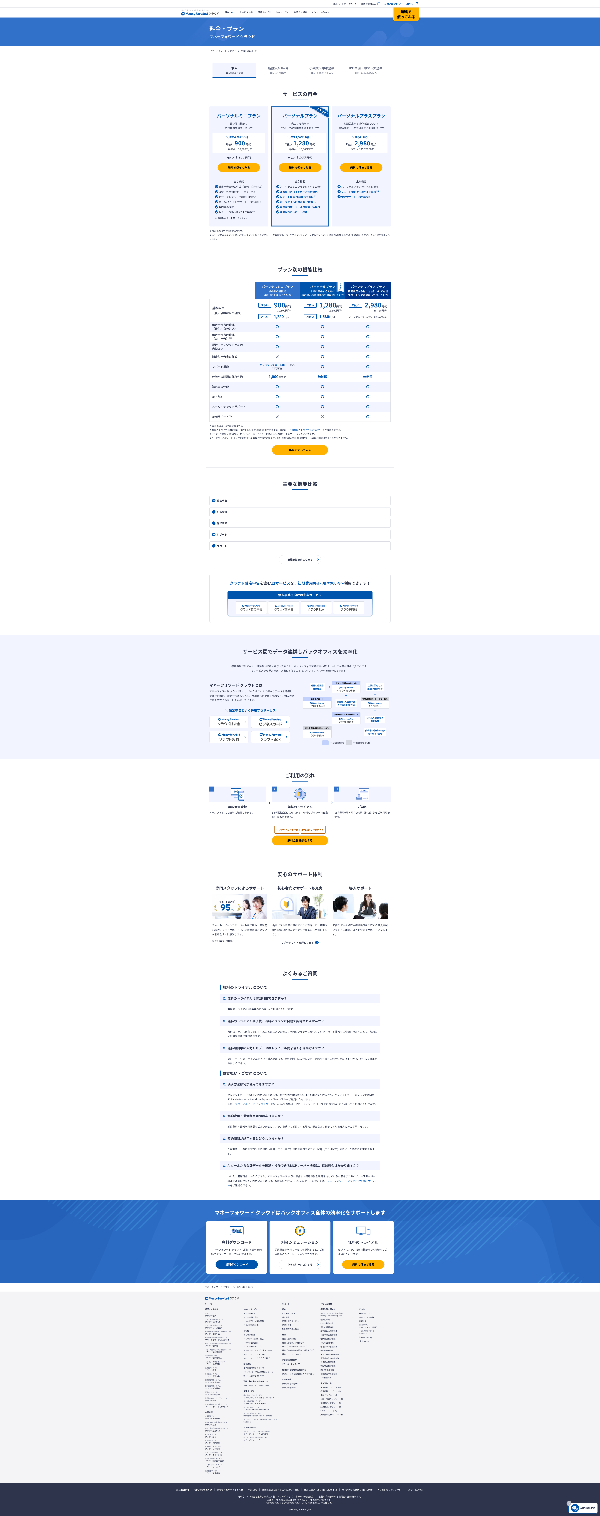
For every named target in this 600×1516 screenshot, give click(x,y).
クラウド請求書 (218, 1345)
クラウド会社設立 (250, 1342)
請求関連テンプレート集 (330, 1387)
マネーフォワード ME (368, 1326)
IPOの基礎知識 (326, 1350)
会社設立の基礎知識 (328, 1346)
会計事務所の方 (368, 3)
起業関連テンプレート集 (330, 1406)
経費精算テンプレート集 (330, 1391)
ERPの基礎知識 (326, 1323)
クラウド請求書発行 (218, 1351)
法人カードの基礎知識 (329, 1354)
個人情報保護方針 (203, 1489)
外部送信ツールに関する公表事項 (320, 1489)
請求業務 (222, 523)
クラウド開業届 (250, 1346)
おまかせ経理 (249, 1313)
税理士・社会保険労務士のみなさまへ (298, 1374)
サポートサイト (288, 1313)
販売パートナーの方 (343, 3)
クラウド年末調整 (212, 1441)
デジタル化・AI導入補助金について (258, 1371)
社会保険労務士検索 (290, 1329)
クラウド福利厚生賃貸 (214, 1460)
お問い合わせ (391, 3)
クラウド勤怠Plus (216, 1429)
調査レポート (364, 1321)
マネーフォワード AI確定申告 (217, 1338)
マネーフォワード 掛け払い (216, 1405)
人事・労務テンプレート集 (331, 1399)
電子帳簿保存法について (253, 1368)
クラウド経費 (211, 1369)
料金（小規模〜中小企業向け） (295, 1346)
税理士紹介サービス (290, 1321)
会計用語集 (325, 1319)
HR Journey (364, 1341)
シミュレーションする (300, 1264)
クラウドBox (216, 1399)
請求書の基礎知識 (327, 1339)
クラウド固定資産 (213, 1381)
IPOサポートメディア (291, 1364)
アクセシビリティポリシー (390, 1489)
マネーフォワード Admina (254, 1354)
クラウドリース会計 (215, 1326)
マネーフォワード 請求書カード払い (258, 1396)
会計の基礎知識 (327, 1327)
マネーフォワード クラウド (223, 50)
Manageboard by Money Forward (257, 1414)
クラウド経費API (289, 1387)
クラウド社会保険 (213, 1447)
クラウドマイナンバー (214, 1453)
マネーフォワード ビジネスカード (254, 1104)
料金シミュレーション (291, 1354)
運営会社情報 (183, 1489)
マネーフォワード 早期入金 (254, 1402)
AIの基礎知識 (325, 1377)
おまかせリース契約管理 (253, 1321)
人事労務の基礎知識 (328, 1335)
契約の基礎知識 (327, 1342)
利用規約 (252, 1489)
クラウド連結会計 (212, 1393)
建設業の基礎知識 (327, 1366)
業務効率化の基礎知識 (329, 1358)
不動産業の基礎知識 (328, 1374)
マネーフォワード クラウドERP (256, 1358)
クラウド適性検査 (212, 1472)
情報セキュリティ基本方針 (230, 1489)
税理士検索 (286, 1325)
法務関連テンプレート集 (330, 1403)
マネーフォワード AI (255, 1438)
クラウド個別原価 (213, 1387)
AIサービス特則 (416, 1489)
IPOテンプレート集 (328, 1410)
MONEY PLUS (367, 1332)
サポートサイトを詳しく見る (297, 942)
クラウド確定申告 (218, 1332)
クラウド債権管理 (215, 1363)
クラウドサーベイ (214, 1466)
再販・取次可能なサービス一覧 (256, 1385)
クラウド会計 (210, 1314)
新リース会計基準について (254, 1375)
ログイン (410, 3)
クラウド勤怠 (216, 1423)
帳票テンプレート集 (328, 1395)
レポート (222, 534)
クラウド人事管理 (212, 1417)
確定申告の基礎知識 (328, 1331)
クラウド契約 (249, 1335)
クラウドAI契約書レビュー (254, 1338)
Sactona (260, 1420)
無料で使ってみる (239, 167)
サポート (222, 546)
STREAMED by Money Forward (256, 1408)
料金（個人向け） (289, 1338)
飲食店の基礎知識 (327, 1362)
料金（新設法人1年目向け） (294, 1342)
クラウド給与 (210, 1435)
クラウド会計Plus (214, 1320)
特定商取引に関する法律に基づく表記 (280, 1489)
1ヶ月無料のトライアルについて (304, 430)
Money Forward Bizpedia (332, 1314)
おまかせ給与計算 (250, 1325)
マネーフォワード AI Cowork (256, 1432)
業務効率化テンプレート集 (331, 1414)
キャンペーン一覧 (366, 1317)
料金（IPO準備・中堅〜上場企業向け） (298, 1350)
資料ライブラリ (365, 1313)
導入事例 (286, 1317)
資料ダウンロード (236, 1264)
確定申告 (222, 500)
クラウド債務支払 (212, 1375)
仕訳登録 (222, 512)
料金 (227, 12)
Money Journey (365, 1337)
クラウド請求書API (290, 1383)
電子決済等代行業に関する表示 (357, 1489)
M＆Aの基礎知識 (327, 1370)
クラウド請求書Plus (213, 1357)
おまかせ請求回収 (250, 1317)
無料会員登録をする (300, 840)
